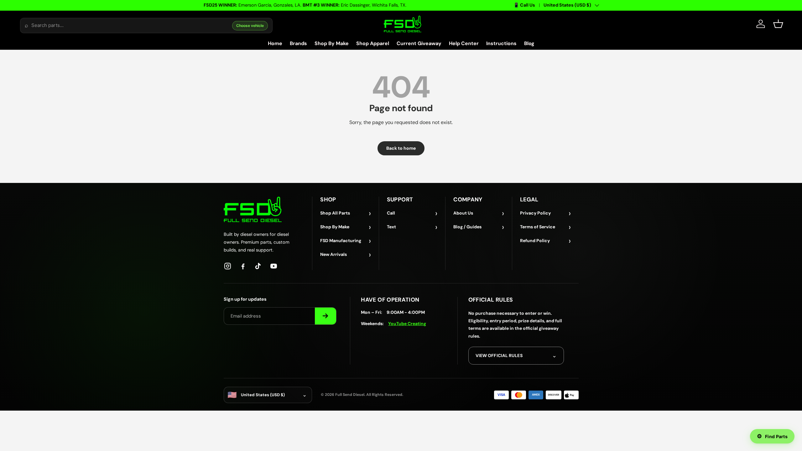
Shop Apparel (372, 43)
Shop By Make (332, 43)
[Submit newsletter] (325, 316)
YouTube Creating (407, 323)
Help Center (464, 43)
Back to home (401, 148)
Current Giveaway (419, 43)
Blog (529, 43)
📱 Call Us (524, 5)
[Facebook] (243, 266)
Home (275, 43)
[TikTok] (258, 266)
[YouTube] (274, 266)
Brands (298, 43)
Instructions (501, 43)
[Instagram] (228, 266)
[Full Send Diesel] (253, 209)
